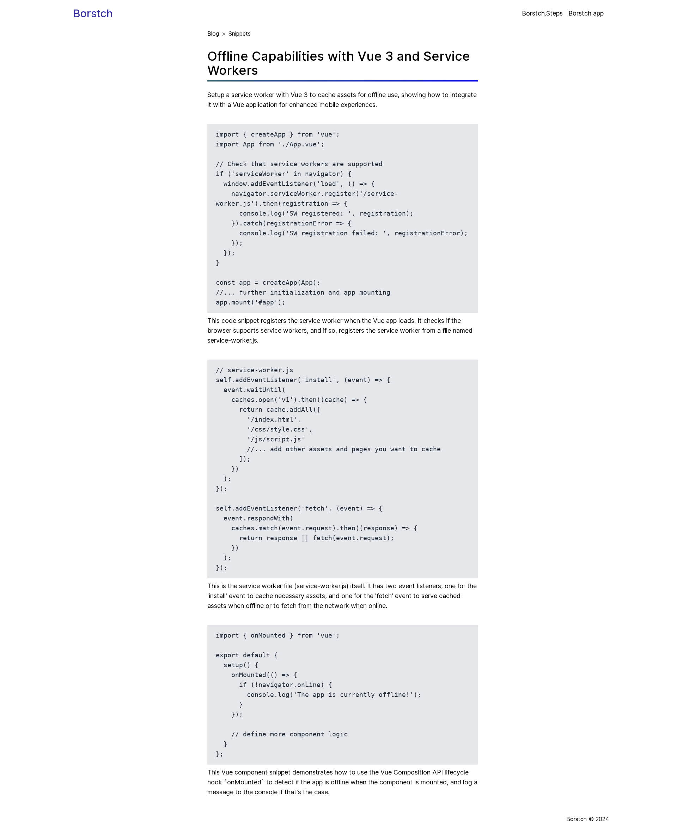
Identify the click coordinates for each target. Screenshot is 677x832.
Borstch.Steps (542, 13)
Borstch (93, 13)
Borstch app (586, 13)
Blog (213, 33)
